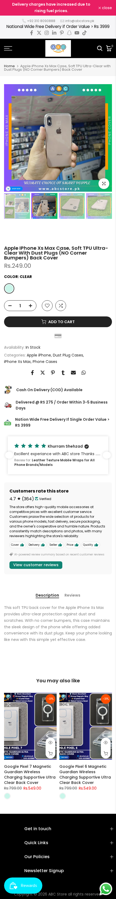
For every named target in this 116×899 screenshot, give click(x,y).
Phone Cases (45, 361)
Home (9, 66)
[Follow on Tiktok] (84, 33)
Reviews (72, 595)
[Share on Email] (73, 372)
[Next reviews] (107, 455)
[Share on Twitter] (42, 372)
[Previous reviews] (9, 455)
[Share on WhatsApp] (83, 372)
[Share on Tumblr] (63, 372)
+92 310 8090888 (41, 21)
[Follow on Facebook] (31, 33)
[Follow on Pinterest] (61, 33)
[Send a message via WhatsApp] (105, 889)
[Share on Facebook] (32, 372)
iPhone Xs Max (17, 361)
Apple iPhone (39, 355)
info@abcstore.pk (79, 21)
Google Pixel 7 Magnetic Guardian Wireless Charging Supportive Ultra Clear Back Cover (30, 774)
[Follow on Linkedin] (54, 33)
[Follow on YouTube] (76, 33)
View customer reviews (36, 565)
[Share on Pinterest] (52, 372)
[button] (58, 455)
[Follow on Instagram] (46, 33)
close (106, 8)
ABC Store (57, 894)
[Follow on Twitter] (39, 33)
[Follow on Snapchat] (69, 33)
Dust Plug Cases (68, 355)
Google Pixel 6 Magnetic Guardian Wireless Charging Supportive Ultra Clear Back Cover (85, 774)
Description (47, 595)
